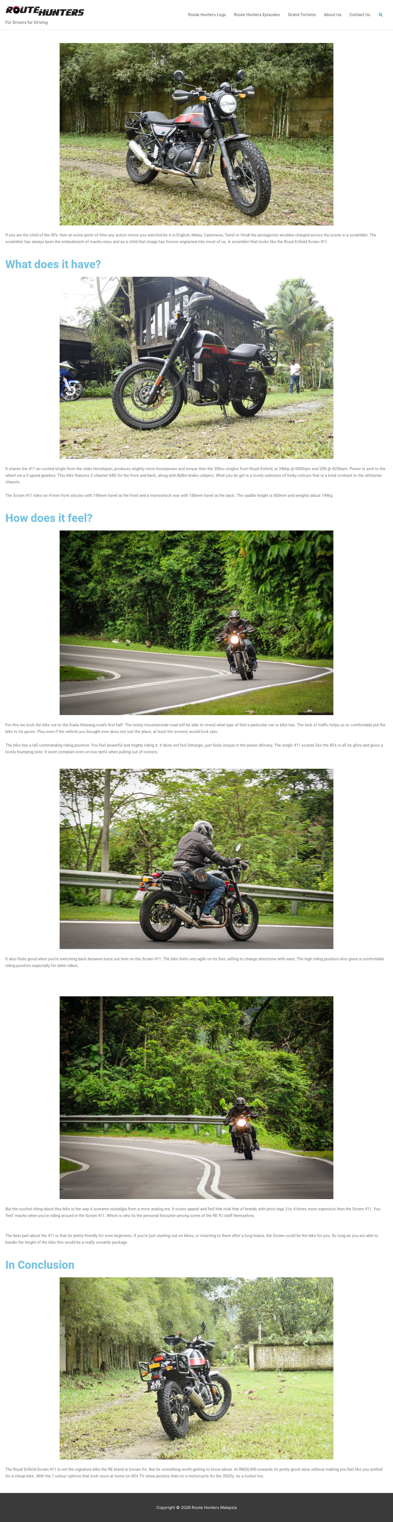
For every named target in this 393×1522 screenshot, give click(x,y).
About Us (332, 14)
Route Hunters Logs (207, 14)
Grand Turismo (302, 14)
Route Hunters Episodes (257, 14)
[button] (381, 15)
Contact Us (359, 14)
